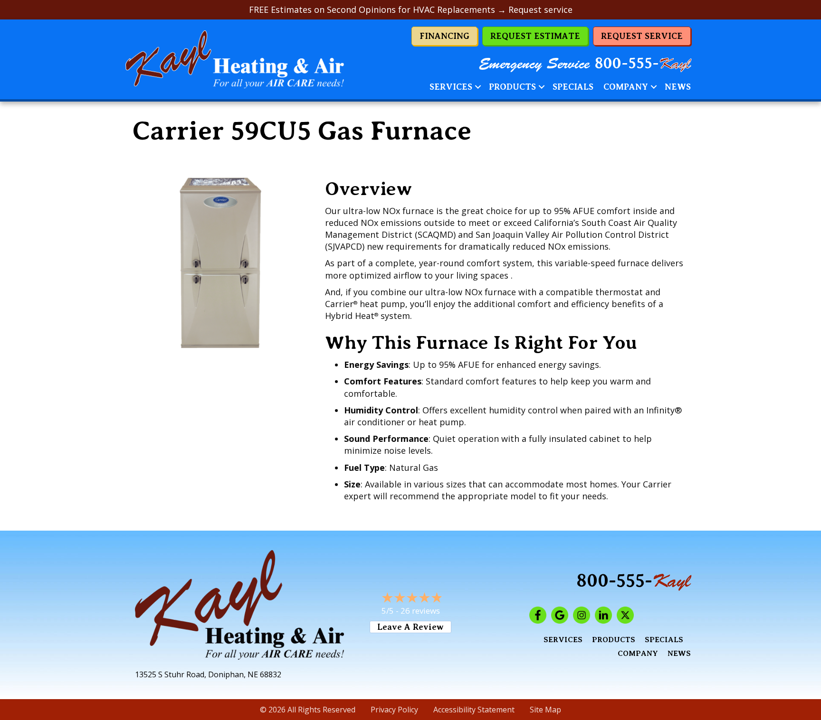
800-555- (643, 64)
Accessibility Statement (474, 709)
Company (625, 87)
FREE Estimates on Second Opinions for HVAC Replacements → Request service (411, 9)
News (678, 87)
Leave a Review (410, 627)
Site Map (545, 709)
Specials (573, 87)
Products (512, 87)
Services (451, 87)
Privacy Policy (394, 709)
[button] (478, 87)
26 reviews (420, 610)
